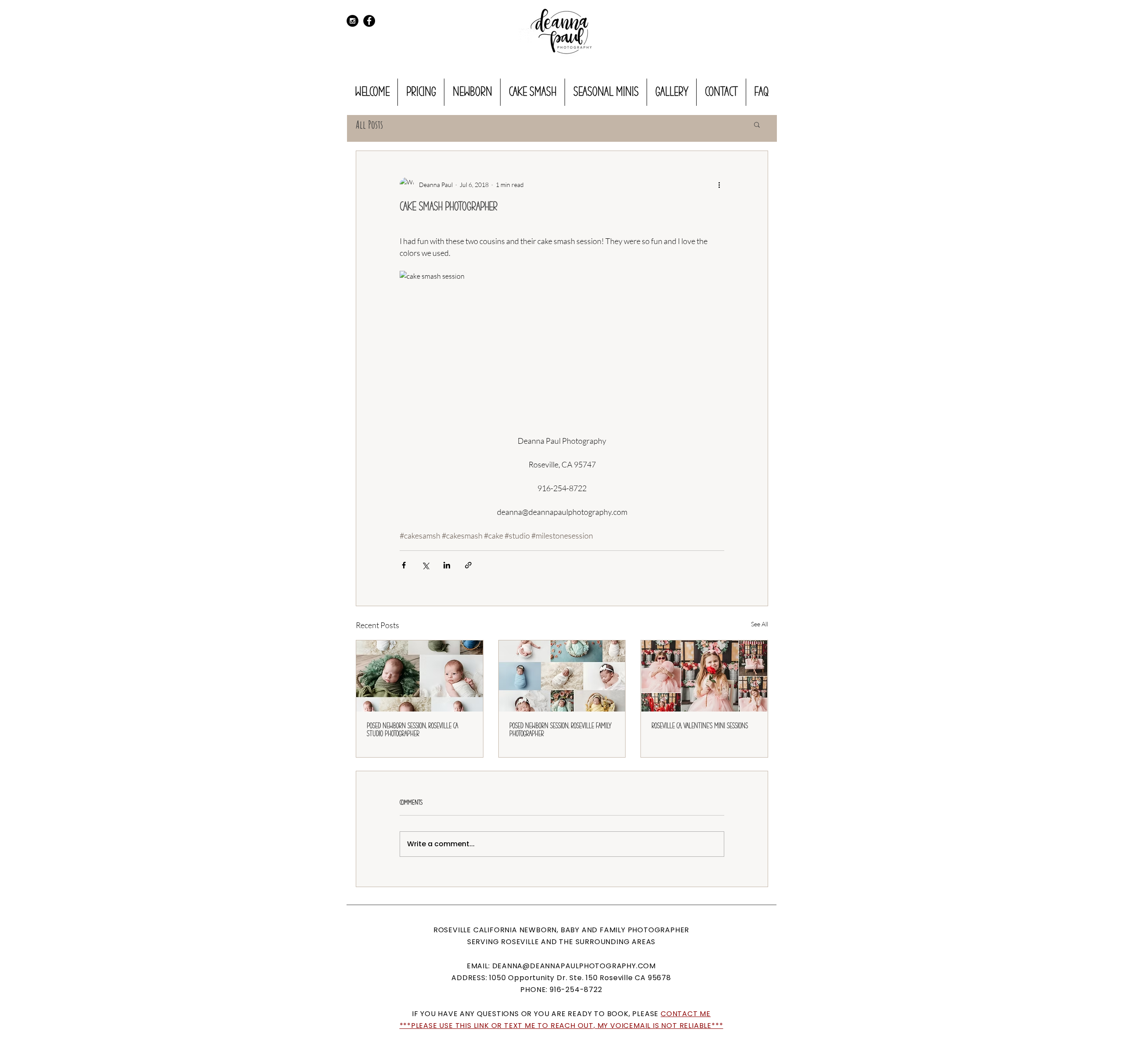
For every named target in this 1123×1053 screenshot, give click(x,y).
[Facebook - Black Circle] (369, 21)
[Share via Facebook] (404, 565)
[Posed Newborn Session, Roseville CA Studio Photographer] (419, 676)
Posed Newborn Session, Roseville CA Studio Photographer (412, 730)
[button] (757, 124)
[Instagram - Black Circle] (352, 21)
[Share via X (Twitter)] (425, 565)
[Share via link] (468, 565)
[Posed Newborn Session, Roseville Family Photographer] (562, 676)
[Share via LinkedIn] (447, 565)
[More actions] (719, 184)
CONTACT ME (686, 1014)
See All (759, 624)
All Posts (369, 124)
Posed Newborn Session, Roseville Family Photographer (560, 730)
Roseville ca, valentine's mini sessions (699, 726)
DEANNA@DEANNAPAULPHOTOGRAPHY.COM (574, 966)
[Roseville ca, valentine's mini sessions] (704, 676)
